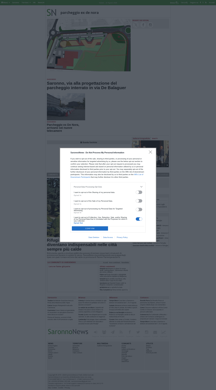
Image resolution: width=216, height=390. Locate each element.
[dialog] (108, 195)
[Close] (151, 152)
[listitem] (108, 186)
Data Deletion (93, 237)
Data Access (108, 237)
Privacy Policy (122, 237)
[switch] (139, 192)
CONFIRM (90, 228)
